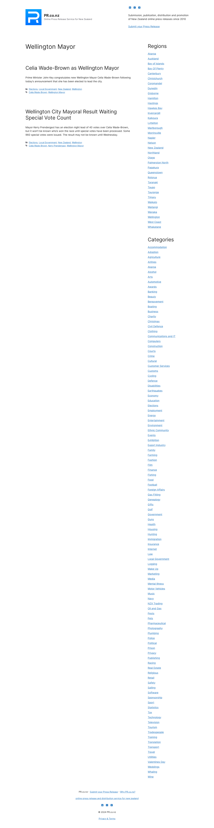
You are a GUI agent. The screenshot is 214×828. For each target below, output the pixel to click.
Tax (150, 712)
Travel (151, 752)
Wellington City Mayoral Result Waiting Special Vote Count (71, 114)
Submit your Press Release (144, 26)
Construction (155, 346)
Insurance (153, 544)
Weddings (153, 766)
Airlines (152, 262)
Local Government (48, 89)
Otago (151, 157)
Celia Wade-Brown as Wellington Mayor (72, 68)
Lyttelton (153, 123)
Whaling (152, 771)
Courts (152, 351)
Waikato (152, 202)
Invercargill (154, 113)
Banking (152, 291)
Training (152, 737)
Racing (152, 662)
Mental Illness (156, 583)
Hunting (152, 534)
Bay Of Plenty (156, 68)
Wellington (77, 89)
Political (152, 643)
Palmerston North (158, 162)
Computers (154, 341)
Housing (152, 529)
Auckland (153, 58)
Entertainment (156, 420)
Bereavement (155, 301)
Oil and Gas (154, 608)
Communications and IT (161, 336)
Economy (153, 395)
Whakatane (154, 226)
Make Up (153, 568)
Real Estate (154, 667)
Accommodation (157, 247)
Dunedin (153, 88)
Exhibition (153, 440)
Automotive (154, 281)
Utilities (152, 757)
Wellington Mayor (56, 92)
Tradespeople (156, 732)
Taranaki (153, 182)
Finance (152, 469)
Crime (151, 356)
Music (151, 593)
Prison (151, 648)
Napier (151, 137)
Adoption (153, 252)
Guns (151, 519)
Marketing (153, 573)
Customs (153, 370)
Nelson (152, 142)
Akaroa (152, 53)
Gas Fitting (154, 494)
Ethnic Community (158, 430)
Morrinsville (154, 132)
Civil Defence (155, 326)
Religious (153, 672)
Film (150, 464)
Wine (151, 776)
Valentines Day (156, 761)
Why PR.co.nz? (127, 791)
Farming (152, 455)
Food (151, 479)
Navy (151, 598)
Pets (150, 618)
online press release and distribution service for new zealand (107, 798)
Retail (151, 677)
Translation (154, 742)
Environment (155, 425)
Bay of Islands (156, 63)
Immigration (154, 539)
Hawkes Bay (155, 108)
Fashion (152, 460)
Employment (155, 410)
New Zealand (64, 89)
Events (152, 435)
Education (153, 400)
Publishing (154, 658)
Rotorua (152, 177)
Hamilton (153, 98)
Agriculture (154, 257)
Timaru (152, 197)
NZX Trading (155, 603)
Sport (151, 702)
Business (153, 311)
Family (151, 450)
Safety (151, 682)
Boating (152, 306)
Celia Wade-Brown (38, 92)
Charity (152, 316)
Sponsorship (155, 697)
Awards (152, 286)
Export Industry (157, 445)
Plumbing (153, 633)
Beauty (152, 296)
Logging (152, 563)
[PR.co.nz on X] (134, 7)
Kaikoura (153, 118)
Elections (33, 89)
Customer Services (159, 366)
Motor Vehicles (156, 588)
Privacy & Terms (107, 818)
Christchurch (155, 78)
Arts (150, 276)
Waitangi (153, 207)
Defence (153, 380)
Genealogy (154, 499)
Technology (154, 717)
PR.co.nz (51, 15)
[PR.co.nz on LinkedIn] (130, 7)
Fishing (152, 474)
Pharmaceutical (157, 623)
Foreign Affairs (156, 489)
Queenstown (155, 172)
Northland (154, 152)
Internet (152, 549)
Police (151, 638)
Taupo (151, 187)
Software (153, 692)
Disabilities (154, 385)
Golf (150, 509)
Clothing (152, 331)
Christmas (154, 321)
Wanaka (152, 212)
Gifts (150, 504)
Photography (155, 628)
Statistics (153, 707)
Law (150, 554)
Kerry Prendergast (57, 145)
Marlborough (155, 127)
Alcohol (152, 271)
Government (155, 514)
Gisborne (153, 93)
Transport (153, 747)
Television (153, 722)
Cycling (152, 375)
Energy (152, 415)
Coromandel (155, 83)
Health (151, 524)
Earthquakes (155, 390)
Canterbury (154, 73)
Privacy (152, 653)
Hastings (153, 103)
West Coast (154, 222)
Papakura (153, 167)
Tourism (152, 727)
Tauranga (153, 192)
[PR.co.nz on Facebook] (139, 7)
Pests (151, 613)
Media (151, 578)
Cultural (152, 361)
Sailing (151, 687)
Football (152, 484)
